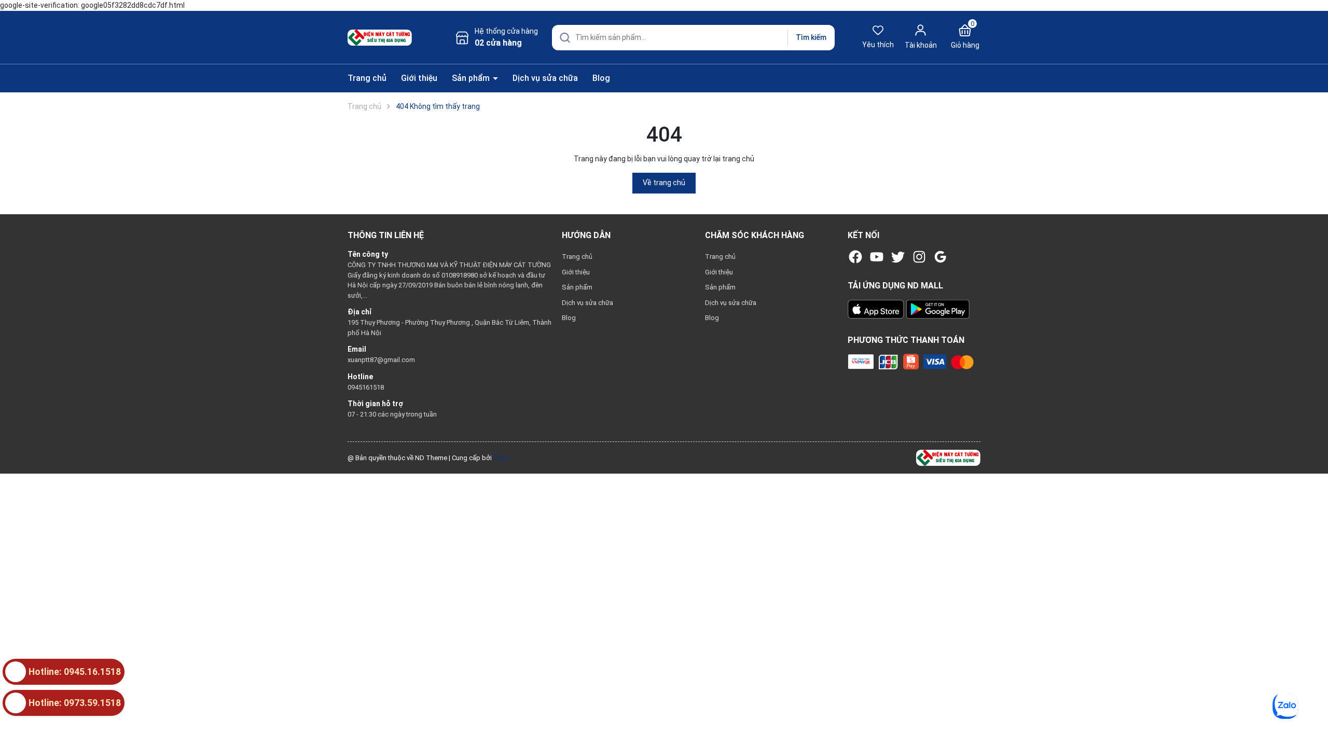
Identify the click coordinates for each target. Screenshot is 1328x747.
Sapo (501, 458)
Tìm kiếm (811, 37)
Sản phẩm (472, 78)
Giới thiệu (419, 78)
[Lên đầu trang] (1311, 714)
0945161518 (366, 387)
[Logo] (948, 457)
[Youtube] (876, 257)
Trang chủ (367, 78)
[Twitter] (898, 257)
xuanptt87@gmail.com (381, 360)
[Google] (940, 257)
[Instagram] (919, 257)
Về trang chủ (664, 182)
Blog (601, 78)
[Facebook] (855, 257)
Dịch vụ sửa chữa (545, 78)
